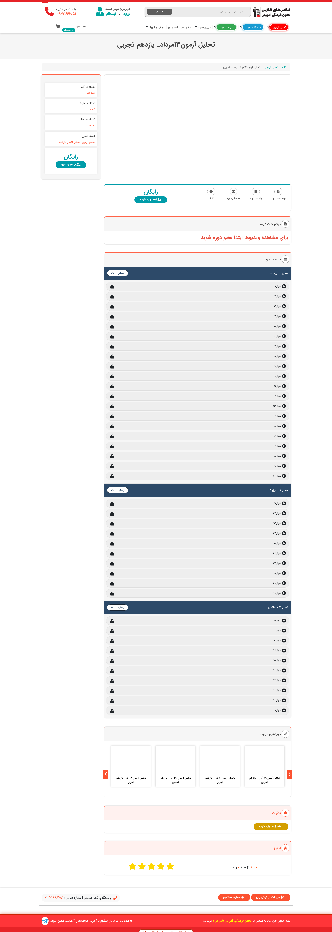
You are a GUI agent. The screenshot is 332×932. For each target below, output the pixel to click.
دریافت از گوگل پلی (268, 897)
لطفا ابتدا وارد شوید (270, 826)
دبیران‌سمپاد (204, 27)
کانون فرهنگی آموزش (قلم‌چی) (232, 920)
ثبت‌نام (111, 14)
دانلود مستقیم (231, 897)
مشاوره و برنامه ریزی (179, 27)
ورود (126, 14)
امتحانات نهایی (253, 27)
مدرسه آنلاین (226, 27)
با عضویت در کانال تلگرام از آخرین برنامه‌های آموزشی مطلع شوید (91, 920)
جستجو (159, 12)
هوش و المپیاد (156, 27)
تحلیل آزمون (279, 27)
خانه (284, 67)
